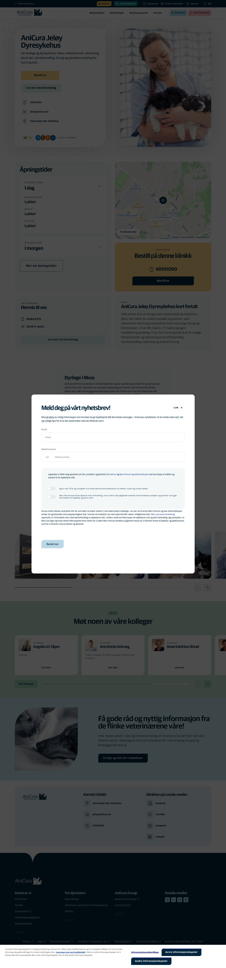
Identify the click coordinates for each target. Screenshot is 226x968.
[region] (113, 956)
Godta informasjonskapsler (151, 961)
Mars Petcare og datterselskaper (134, 474)
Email (44, 429)
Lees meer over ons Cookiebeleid (70, 952)
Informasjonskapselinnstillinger (145, 952)
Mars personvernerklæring (163, 514)
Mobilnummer (48, 449)
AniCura (112, 474)
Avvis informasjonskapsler (181, 952)
